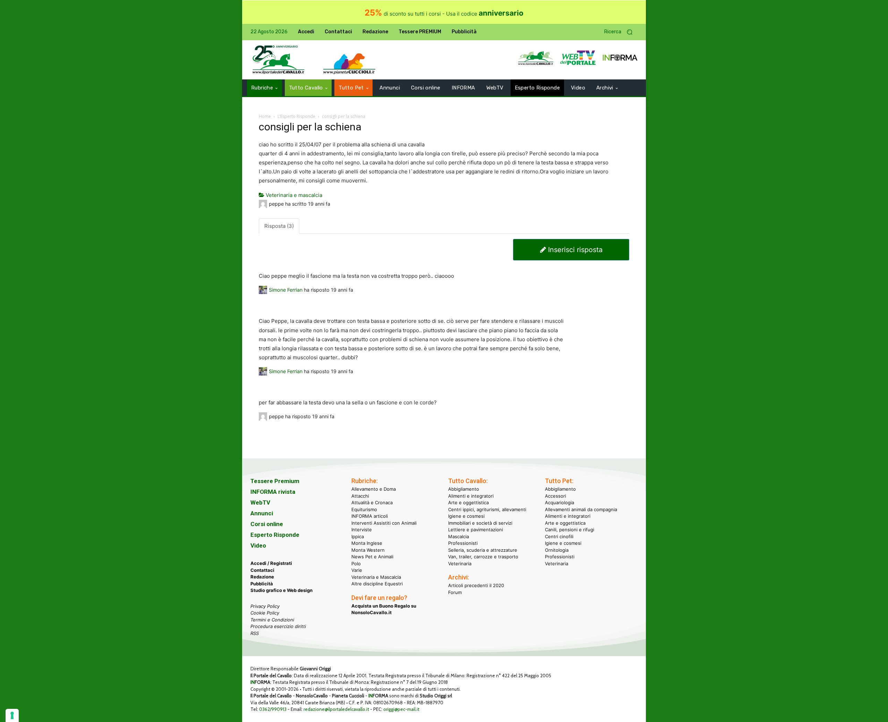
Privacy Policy (265, 606)
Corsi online (266, 524)
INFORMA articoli (369, 516)
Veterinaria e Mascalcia (376, 577)
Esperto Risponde (274, 534)
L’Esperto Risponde (296, 116)
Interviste (361, 529)
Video (258, 545)
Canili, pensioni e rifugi (569, 529)
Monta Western (368, 550)
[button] (621, 32)
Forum (455, 592)
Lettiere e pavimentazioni (475, 529)
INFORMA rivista (272, 491)
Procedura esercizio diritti (278, 626)
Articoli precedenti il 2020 (476, 585)
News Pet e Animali (372, 556)
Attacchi (360, 496)
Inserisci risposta (574, 250)
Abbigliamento (463, 489)
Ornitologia (557, 550)
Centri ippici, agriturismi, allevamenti (487, 509)
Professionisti (463, 543)
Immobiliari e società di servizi (480, 523)
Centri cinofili (559, 536)
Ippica (357, 536)
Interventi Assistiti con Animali (384, 523)
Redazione (262, 576)
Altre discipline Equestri (377, 583)
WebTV (260, 502)
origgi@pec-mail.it (401, 709)
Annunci (261, 513)
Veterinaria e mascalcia (293, 195)
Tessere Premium (274, 481)
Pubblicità (261, 583)
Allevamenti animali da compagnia (581, 509)
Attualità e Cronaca (372, 502)
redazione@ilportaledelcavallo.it (336, 709)
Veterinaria (459, 563)
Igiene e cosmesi (466, 516)
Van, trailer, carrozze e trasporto (483, 556)
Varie (356, 570)
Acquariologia (559, 502)
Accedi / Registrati (271, 563)
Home (265, 116)
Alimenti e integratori (471, 496)
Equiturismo (364, 509)
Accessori (555, 496)
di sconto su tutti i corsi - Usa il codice (444, 13)
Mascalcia (458, 536)
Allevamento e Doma (373, 489)
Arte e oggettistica (468, 502)
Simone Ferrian (285, 290)
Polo (356, 563)
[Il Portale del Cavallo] (278, 59)
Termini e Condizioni (272, 619)
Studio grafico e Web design (281, 590)
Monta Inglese (366, 543)
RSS (254, 633)
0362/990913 (273, 709)
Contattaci (262, 570)
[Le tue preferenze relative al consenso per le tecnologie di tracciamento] (12, 715)
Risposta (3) (279, 226)
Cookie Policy (264, 613)
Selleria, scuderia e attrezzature (482, 550)
